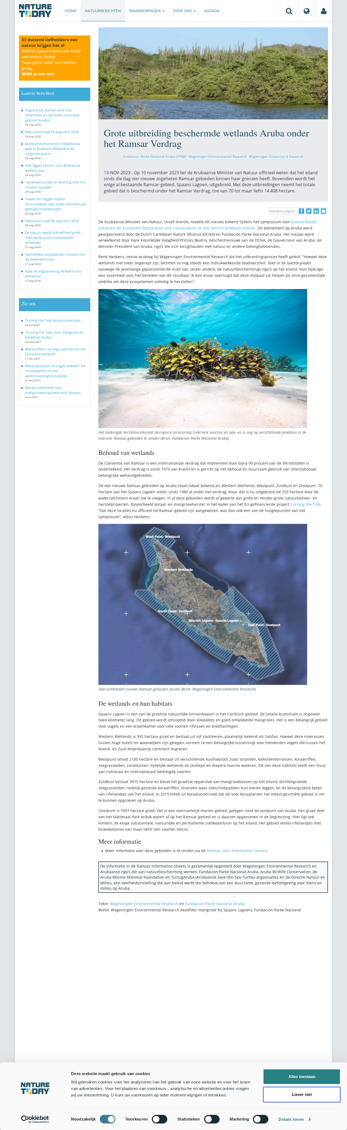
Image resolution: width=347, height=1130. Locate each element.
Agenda (212, 10)
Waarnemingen (145, 10)
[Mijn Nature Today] (323, 11)
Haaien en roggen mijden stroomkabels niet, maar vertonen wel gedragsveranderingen (55, 203)
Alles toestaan (301, 1076)
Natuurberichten (103, 10)
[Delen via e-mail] (323, 211)
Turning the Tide (305, 504)
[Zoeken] (289, 11)
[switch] (159, 1119)
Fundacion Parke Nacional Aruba (215, 903)
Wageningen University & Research (276, 156)
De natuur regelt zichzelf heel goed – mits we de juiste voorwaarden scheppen (54, 237)
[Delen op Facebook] (301, 211)
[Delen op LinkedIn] (316, 211)
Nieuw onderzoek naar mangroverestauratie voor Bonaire (53, 390)
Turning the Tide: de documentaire (53, 320)
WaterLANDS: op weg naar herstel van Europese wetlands (55, 352)
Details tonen (291, 1119)
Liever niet (302, 1094)
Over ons (183, 10)
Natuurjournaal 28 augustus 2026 (52, 220)
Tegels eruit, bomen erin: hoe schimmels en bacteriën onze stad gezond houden (52, 115)
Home (70, 10)
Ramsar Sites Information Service (237, 850)
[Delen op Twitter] (308, 211)
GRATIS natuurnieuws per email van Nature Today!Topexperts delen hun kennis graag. (51, 62)
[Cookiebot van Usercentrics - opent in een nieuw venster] (35, 1119)
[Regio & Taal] (306, 11)
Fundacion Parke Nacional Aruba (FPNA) (155, 156)
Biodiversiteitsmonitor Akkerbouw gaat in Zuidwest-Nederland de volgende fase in (52, 148)
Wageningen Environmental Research (217, 156)
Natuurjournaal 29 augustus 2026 (52, 131)
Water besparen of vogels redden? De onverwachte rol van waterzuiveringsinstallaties (55, 370)
